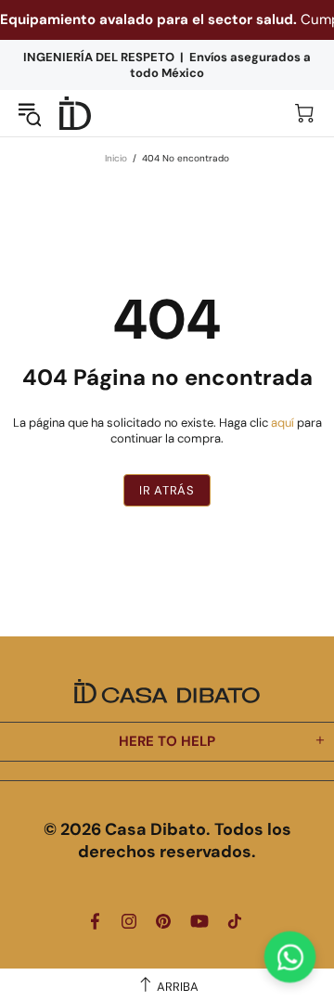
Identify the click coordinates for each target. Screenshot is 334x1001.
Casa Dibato (75, 113)
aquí (282, 422)
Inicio (116, 158)
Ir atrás (166, 490)
